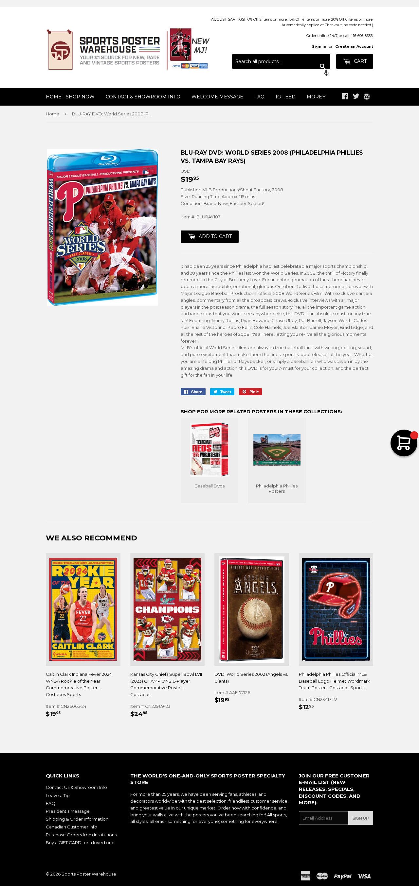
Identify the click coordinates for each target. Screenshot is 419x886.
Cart (360, 61)
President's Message (68, 811)
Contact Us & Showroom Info (76, 787)
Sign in (319, 46)
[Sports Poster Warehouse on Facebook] (345, 97)
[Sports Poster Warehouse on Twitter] (356, 97)
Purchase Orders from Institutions (81, 834)
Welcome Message (217, 97)
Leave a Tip (58, 795)
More (314, 97)
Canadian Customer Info (71, 826)
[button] (281, 73)
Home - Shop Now (70, 97)
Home (52, 113)
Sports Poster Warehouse (89, 874)
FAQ (259, 97)
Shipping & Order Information (77, 819)
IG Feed (286, 97)
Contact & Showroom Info (143, 97)
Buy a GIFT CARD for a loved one (80, 842)
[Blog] (367, 97)
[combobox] (281, 61)
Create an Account (354, 46)
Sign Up (361, 818)
